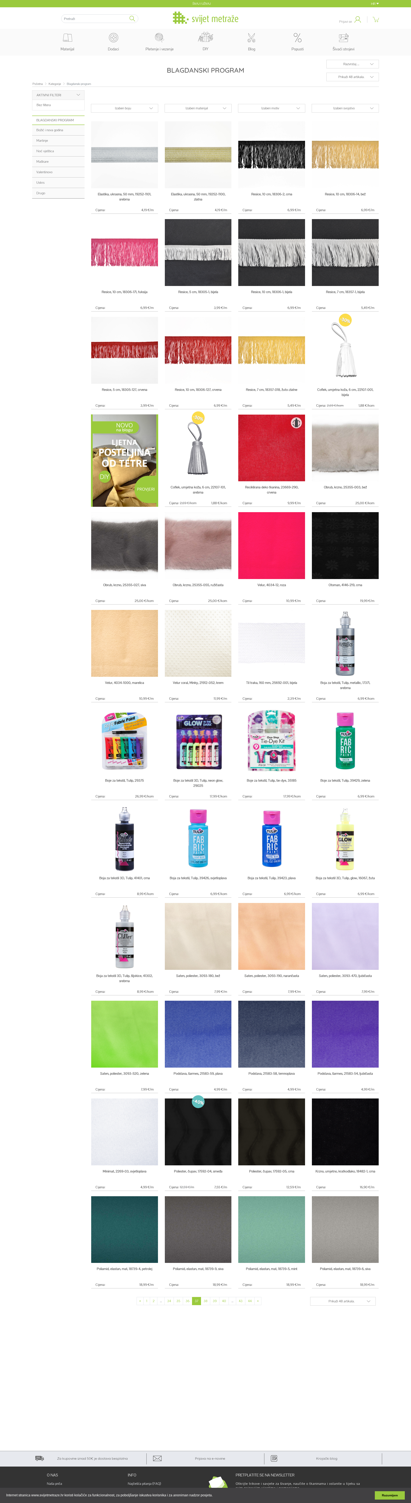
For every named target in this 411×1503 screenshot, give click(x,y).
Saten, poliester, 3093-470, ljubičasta (345, 975)
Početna (38, 84)
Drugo (40, 193)
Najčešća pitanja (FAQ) (144, 1484)
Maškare (42, 161)
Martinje (42, 140)
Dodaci (113, 49)
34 (169, 1301)
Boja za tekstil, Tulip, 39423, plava (272, 878)
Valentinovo (44, 172)
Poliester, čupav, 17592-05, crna (271, 1171)
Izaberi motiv (270, 108)
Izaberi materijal (197, 108)
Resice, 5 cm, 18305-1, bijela (198, 292)
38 (205, 1301)
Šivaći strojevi (343, 49)
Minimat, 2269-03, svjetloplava (124, 1171)
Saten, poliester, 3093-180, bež (198, 975)
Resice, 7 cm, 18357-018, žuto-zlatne (271, 389)
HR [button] (373, 4)
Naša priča (54, 1484)
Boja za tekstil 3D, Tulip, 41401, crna (124, 878)
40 (224, 1301)
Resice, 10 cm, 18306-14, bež (345, 194)
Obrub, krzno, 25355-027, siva (124, 585)
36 (187, 1301)
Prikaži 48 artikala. (351, 77)
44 (250, 1301)
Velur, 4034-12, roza (272, 585)
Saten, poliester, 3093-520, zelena (124, 1073)
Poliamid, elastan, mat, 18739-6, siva (345, 1269)
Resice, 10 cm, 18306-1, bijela (271, 292)
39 (215, 1301)
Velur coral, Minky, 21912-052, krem (198, 682)
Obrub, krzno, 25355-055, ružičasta (198, 585)
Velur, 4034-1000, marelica (124, 682)
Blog (251, 49)
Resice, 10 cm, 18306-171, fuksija (124, 292)
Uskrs (40, 182)
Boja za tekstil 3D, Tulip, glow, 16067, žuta (345, 878)
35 (178, 1301)
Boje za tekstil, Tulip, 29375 (124, 780)
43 (241, 1301)
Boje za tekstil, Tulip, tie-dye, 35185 (271, 780)
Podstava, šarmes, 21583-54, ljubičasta (345, 1073)
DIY (205, 48)
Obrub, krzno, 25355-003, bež (345, 487)
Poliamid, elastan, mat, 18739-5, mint (271, 1269)
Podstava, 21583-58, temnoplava (272, 1073)
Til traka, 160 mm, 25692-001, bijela (271, 682)
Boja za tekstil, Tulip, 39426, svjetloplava (198, 878)
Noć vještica (45, 151)
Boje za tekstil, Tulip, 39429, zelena (345, 780)
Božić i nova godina (49, 130)
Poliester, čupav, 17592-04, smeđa (198, 1171)
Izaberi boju (123, 108)
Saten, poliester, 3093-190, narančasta (271, 975)
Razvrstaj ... (351, 64)
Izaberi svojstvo (344, 108)
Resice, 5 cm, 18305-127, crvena (124, 389)
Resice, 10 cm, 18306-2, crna (271, 194)
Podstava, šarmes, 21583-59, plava (198, 1073)
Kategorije (55, 84)
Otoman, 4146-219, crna (345, 585)
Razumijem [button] (390, 1495)
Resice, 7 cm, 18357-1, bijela (345, 292)
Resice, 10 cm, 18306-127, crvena (198, 389)
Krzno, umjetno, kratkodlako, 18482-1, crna (345, 1171)
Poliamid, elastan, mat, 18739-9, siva (198, 1269)
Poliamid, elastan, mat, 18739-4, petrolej (124, 1269)
